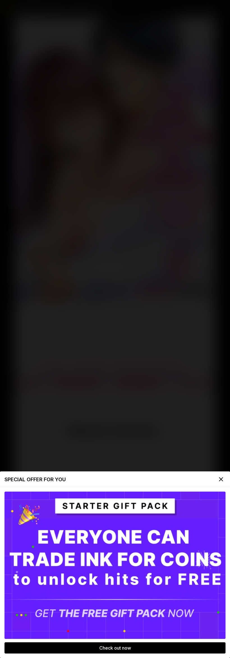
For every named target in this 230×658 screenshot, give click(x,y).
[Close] (221, 479)
